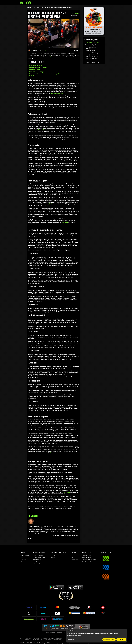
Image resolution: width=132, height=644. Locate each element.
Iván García (35, 50)
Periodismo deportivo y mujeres (39, 76)
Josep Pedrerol (50, 204)
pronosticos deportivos (52, 57)
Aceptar (121, 639)
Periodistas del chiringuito (37, 72)
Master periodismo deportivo (93, 62)
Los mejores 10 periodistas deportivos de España (44, 74)
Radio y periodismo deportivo (38, 67)
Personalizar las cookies (71, 639)
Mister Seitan (53, 453)
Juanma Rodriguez (43, 129)
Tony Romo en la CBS (56, 93)
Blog (34, 7)
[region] (96, 636)
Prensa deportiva (34, 69)
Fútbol (38, 7)
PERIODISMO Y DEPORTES (92, 42)
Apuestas (29, 7)
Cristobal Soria (65, 492)
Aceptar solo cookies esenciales (109, 639)
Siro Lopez (65, 222)
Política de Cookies (77, 635)
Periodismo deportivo (35, 65)
